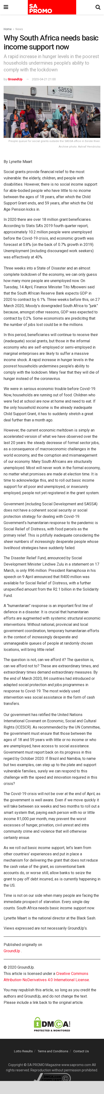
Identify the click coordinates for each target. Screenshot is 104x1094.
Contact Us (81, 1051)
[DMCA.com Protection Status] (52, 1024)
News (19, 29)
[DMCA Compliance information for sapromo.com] (52, 1078)
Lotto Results (23, 1051)
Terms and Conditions (53, 1051)
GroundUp (15, 79)
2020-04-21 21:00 (44, 79)
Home (8, 29)
